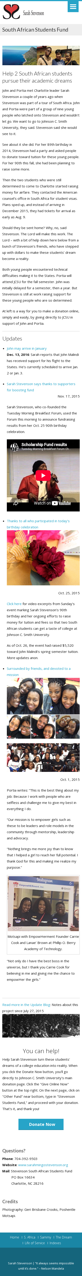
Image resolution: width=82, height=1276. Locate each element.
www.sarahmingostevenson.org (43, 1164)
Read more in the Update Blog (26, 1004)
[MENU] (73, 6)
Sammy (45, 1237)
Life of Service (35, 1243)
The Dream (64, 1237)
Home (14, 1237)
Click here (14, 603)
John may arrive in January (27, 348)
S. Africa (29, 1237)
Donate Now (42, 1124)
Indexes (55, 1243)
